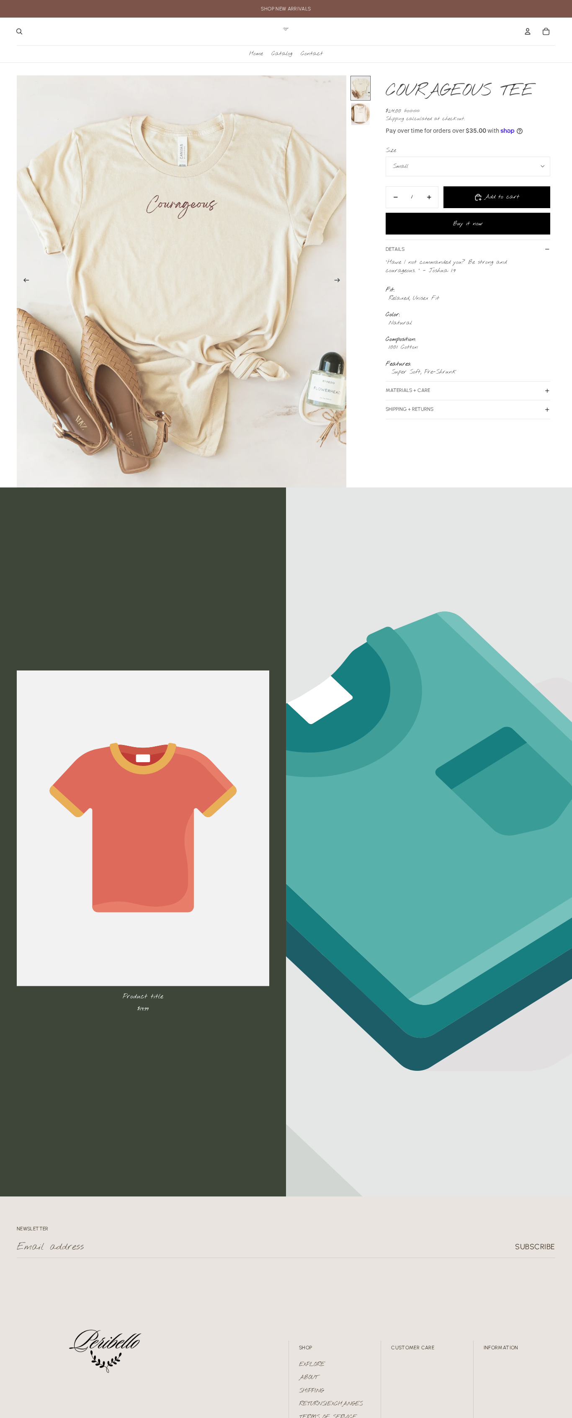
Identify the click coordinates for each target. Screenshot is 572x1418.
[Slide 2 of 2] (360, 114)
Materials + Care (408, 390)
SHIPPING (311, 1391)
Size (391, 150)
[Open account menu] (527, 31)
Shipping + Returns (409, 409)
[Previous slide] (24, 281)
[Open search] (19, 31)
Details (395, 249)
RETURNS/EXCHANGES (331, 1404)
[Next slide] (340, 281)
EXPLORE (312, 1365)
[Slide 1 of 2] (360, 88)
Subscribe (535, 1246)
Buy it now (468, 223)
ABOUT (308, 1378)
